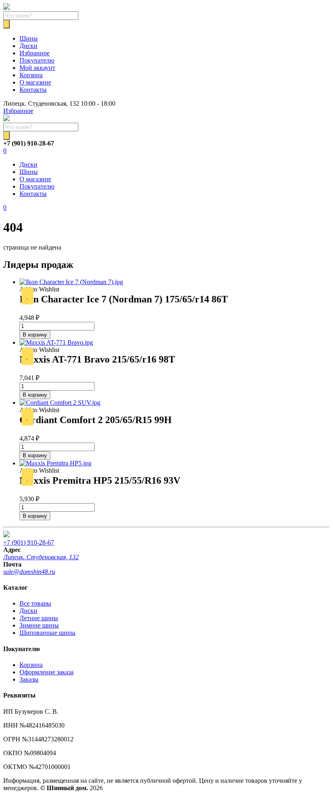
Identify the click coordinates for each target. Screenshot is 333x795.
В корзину (35, 335)
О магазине (35, 82)
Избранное (34, 53)
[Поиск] (6, 24)
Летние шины (38, 618)
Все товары (35, 603)
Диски (28, 45)
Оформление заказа (46, 672)
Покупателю (36, 60)
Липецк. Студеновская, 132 (41, 557)
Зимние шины (39, 625)
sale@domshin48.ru (29, 571)
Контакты (33, 89)
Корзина (31, 75)
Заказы (29, 679)
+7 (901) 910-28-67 (28, 542)
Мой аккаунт (37, 67)
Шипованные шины (47, 632)
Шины (28, 38)
